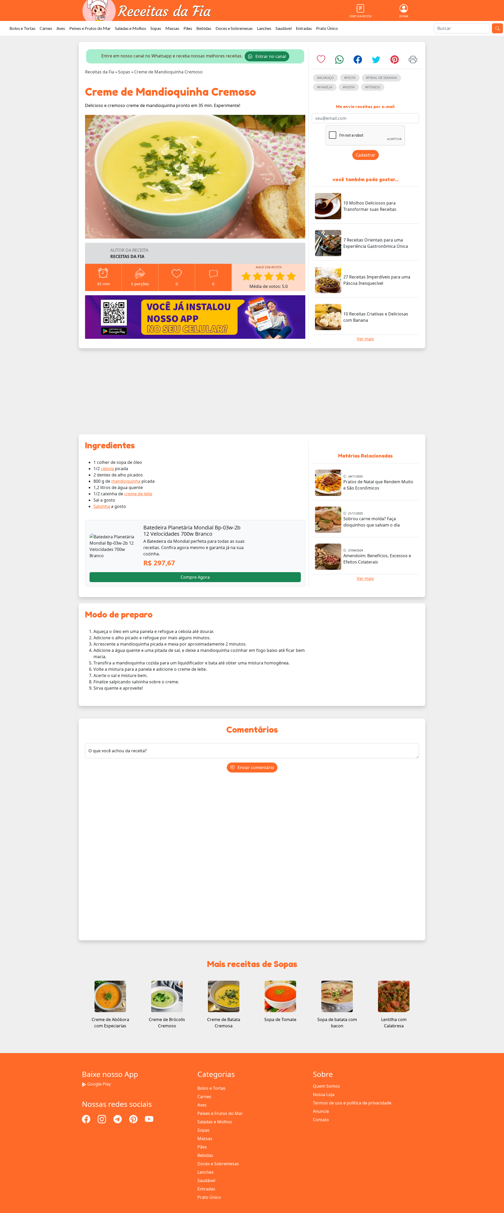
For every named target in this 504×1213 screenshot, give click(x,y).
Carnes (46, 28)
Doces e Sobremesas (234, 28)
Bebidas (203, 28)
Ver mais (365, 339)
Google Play (99, 1084)
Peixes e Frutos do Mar (90, 28)
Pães (187, 28)
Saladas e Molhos (130, 28)
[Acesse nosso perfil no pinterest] (134, 1118)
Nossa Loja (323, 1094)
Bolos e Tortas (22, 28)
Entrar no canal (270, 56)
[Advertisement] (252, 391)
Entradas (304, 28)
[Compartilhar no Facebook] (358, 61)
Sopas (155, 28)
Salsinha (101, 506)
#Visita (349, 87)
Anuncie (321, 1111)
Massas (172, 28)
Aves (60, 28)
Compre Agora (195, 577)
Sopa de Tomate (280, 1019)
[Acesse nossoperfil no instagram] (102, 1118)
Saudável (284, 28)
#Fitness (372, 87)
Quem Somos (326, 1086)
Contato (321, 1120)
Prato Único (327, 28)
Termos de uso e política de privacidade (352, 1103)
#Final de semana (381, 77)
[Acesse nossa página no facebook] (86, 1118)
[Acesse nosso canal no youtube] (149, 1118)
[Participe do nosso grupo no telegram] (118, 1118)
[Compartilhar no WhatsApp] (339, 61)
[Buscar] (497, 28)
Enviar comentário (255, 767)
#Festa (349, 77)
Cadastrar (365, 155)
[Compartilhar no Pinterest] (394, 61)
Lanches (264, 28)
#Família (324, 87)
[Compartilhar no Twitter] (376, 61)
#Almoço (325, 77)
